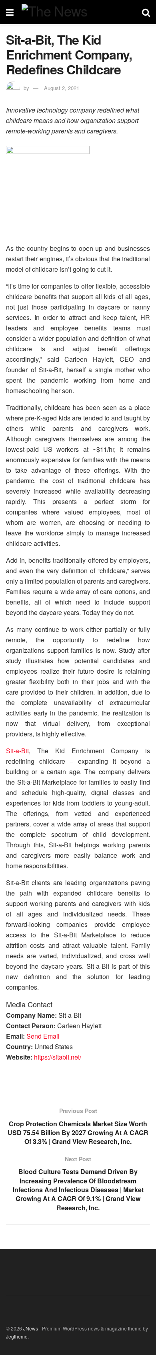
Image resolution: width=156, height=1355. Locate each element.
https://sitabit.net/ (57, 1057)
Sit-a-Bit (17, 750)
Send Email (43, 1036)
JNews (30, 1328)
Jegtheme (17, 1336)
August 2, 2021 (61, 88)
